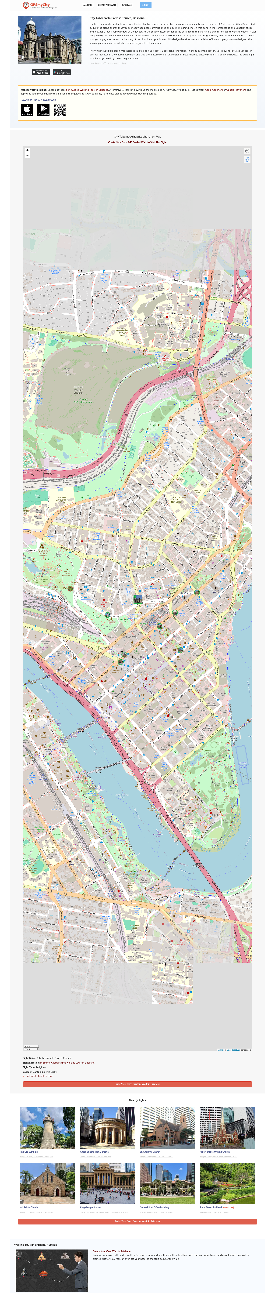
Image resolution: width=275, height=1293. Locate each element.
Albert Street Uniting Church (215, 1152)
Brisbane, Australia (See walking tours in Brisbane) (67, 1063)
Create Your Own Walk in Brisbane (111, 1251)
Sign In (145, 5)
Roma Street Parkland (211, 1207)
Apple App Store (214, 90)
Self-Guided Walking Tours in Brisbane (87, 90)
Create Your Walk (107, 5)
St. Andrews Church (150, 1152)
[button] (137, 599)
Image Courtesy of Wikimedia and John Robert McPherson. (104, 1212)
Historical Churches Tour (39, 1076)
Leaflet (220, 1049)
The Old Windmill (29, 1152)
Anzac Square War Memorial (94, 1152)
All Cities (87, 5)
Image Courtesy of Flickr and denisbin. (95, 1157)
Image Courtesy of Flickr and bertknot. (215, 1212)
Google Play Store (236, 90)
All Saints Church (29, 1207)
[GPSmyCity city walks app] (40, 6)
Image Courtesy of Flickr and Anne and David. (108, 63)
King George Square (90, 1207)
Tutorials (127, 5)
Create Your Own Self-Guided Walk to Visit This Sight (137, 142)
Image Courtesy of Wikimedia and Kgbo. (36, 1157)
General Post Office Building (154, 1207)
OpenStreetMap (233, 1049)
